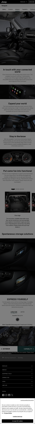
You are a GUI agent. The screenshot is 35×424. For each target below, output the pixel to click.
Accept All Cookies (17, 421)
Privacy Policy (8, 413)
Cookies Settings (17, 416)
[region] (17, 411)
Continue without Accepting (27, 400)
